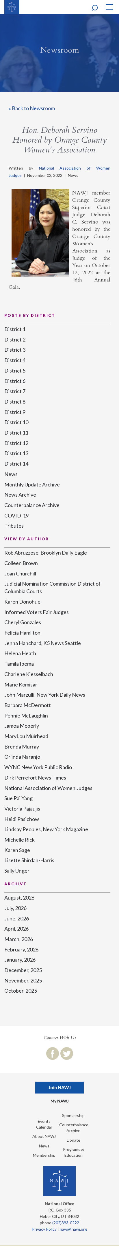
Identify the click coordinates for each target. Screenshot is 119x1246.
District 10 (16, 422)
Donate (73, 1140)
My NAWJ (60, 1100)
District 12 (16, 443)
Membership (44, 1155)
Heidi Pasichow (21, 819)
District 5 (14, 370)
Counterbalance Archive (32, 505)
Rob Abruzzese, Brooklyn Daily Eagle (45, 552)
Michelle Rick (19, 839)
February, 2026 (21, 949)
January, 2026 (20, 959)
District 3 (14, 349)
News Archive (20, 494)
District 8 (14, 401)
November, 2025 (23, 980)
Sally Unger (16, 870)
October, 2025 (20, 990)
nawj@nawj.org (73, 1229)
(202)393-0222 (65, 1222)
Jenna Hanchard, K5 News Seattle (42, 643)
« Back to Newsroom (32, 108)
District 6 (14, 381)
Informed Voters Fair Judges (36, 612)
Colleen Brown (21, 563)
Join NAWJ (59, 1087)
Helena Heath (20, 653)
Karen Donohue (22, 601)
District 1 (14, 329)
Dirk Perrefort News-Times (35, 777)
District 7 (14, 391)
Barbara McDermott (27, 705)
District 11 (16, 432)
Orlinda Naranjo (22, 756)
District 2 (14, 339)
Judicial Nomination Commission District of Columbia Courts (52, 587)
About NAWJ (44, 1136)
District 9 (14, 412)
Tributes (14, 525)
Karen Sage (17, 850)
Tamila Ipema (19, 663)
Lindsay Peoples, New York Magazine (46, 829)
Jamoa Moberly (21, 725)
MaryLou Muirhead (26, 736)
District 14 (16, 463)
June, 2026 (16, 918)
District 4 (14, 360)
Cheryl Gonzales (22, 622)
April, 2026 (16, 928)
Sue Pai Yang (18, 798)
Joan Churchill (20, 573)
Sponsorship (73, 1115)
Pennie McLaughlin (26, 715)
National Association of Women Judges (48, 788)
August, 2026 (19, 897)
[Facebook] (52, 1053)
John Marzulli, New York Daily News (44, 694)
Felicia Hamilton (22, 632)
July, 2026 (15, 908)
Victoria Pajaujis (22, 808)
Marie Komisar (20, 684)
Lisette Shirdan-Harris (29, 860)
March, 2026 (18, 939)
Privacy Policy (44, 1229)
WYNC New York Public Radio (38, 767)
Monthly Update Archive (32, 484)
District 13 (16, 453)
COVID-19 (16, 515)
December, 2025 (23, 970)
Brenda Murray (21, 746)
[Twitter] (66, 1053)
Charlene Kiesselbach (28, 674)
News (11, 474)
